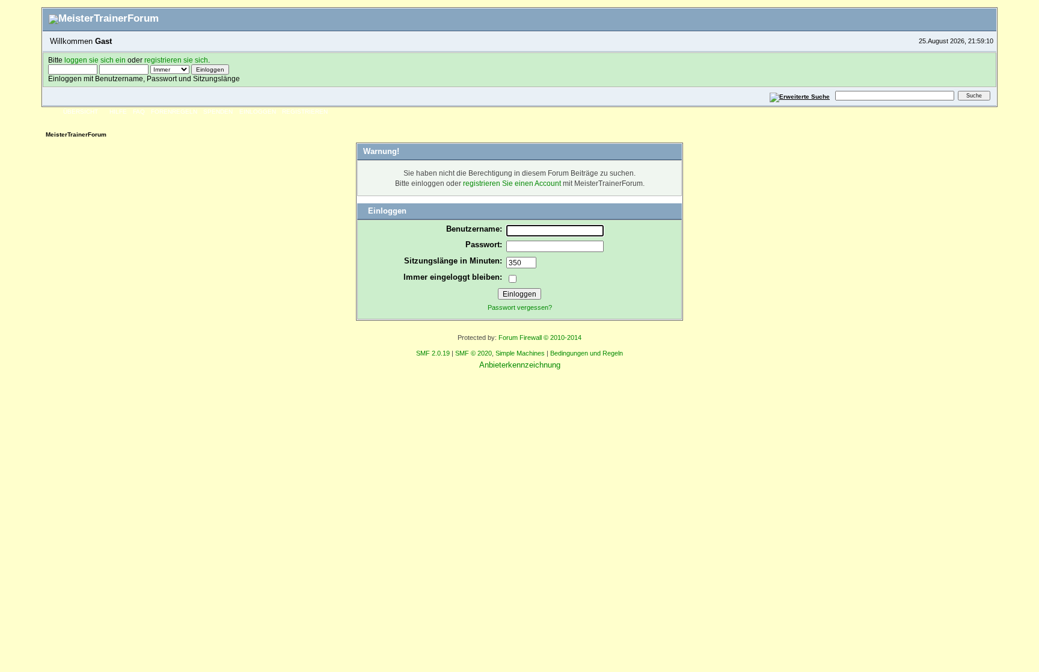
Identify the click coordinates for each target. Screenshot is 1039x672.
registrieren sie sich (176, 60)
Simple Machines (520, 353)
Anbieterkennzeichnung (519, 364)
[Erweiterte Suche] (800, 95)
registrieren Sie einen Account (512, 183)
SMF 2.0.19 (433, 353)
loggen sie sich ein (95, 60)
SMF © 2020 (473, 353)
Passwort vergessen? (520, 307)
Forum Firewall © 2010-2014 (539, 337)
